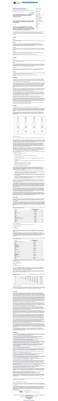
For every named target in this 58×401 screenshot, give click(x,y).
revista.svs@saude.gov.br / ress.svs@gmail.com (29, 400)
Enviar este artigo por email (40, 21)
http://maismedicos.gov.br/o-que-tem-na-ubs (22, 347)
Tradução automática (39, 20)
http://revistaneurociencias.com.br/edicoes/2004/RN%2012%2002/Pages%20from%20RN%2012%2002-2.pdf (26, 364)
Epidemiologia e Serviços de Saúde (19, 8)
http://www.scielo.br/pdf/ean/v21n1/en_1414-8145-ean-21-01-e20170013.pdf (30, 375)
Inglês (39, 13)
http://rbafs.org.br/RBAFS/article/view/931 (23, 357)
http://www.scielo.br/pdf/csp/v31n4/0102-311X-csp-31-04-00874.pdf (21, 372)
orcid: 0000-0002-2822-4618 (20, 27)
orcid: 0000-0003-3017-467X (19, 28)
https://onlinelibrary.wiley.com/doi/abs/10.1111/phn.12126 (20, 367)
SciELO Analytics (39, 11)
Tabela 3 (17, 270)
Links (36, 337)
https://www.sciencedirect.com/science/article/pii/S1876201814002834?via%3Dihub (23, 361)
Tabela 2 (36, 232)
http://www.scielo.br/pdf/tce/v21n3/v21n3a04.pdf (19, 337)
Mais (36, 26)
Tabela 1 (14, 231)
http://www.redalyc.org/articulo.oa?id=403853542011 (27, 369)
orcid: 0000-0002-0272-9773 (23, 26)
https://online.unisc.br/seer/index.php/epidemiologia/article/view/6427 (21, 342)
